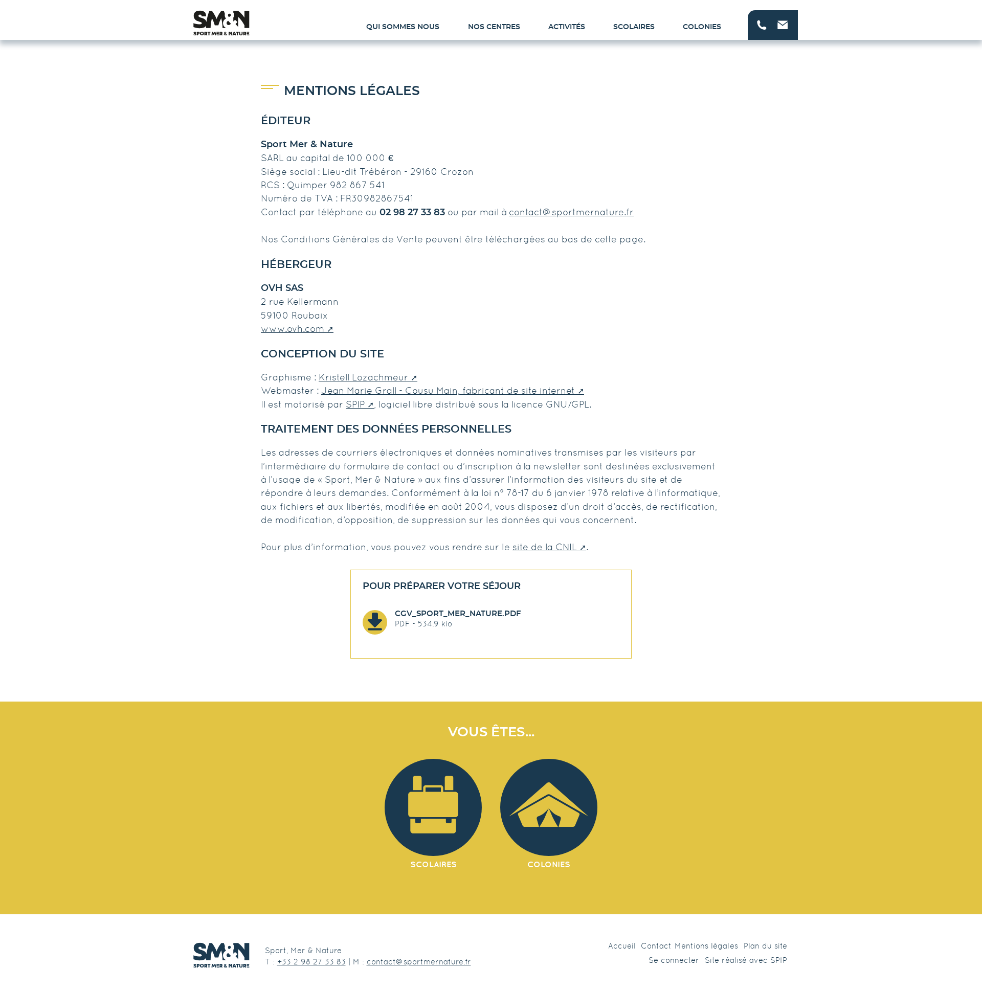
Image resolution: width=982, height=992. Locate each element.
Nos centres (494, 27)
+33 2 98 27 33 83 (311, 961)
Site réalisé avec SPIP (746, 960)
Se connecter (674, 960)
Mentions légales (706, 945)
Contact (656, 945)
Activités (566, 27)
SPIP (355, 404)
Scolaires (634, 27)
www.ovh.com (292, 329)
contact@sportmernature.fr (571, 212)
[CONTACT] (773, 25)
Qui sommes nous (402, 27)
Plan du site (765, 945)
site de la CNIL (544, 547)
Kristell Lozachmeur (363, 377)
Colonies (702, 27)
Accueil (622, 945)
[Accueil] (221, 23)
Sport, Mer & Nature (303, 950)
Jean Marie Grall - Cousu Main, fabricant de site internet (448, 391)
